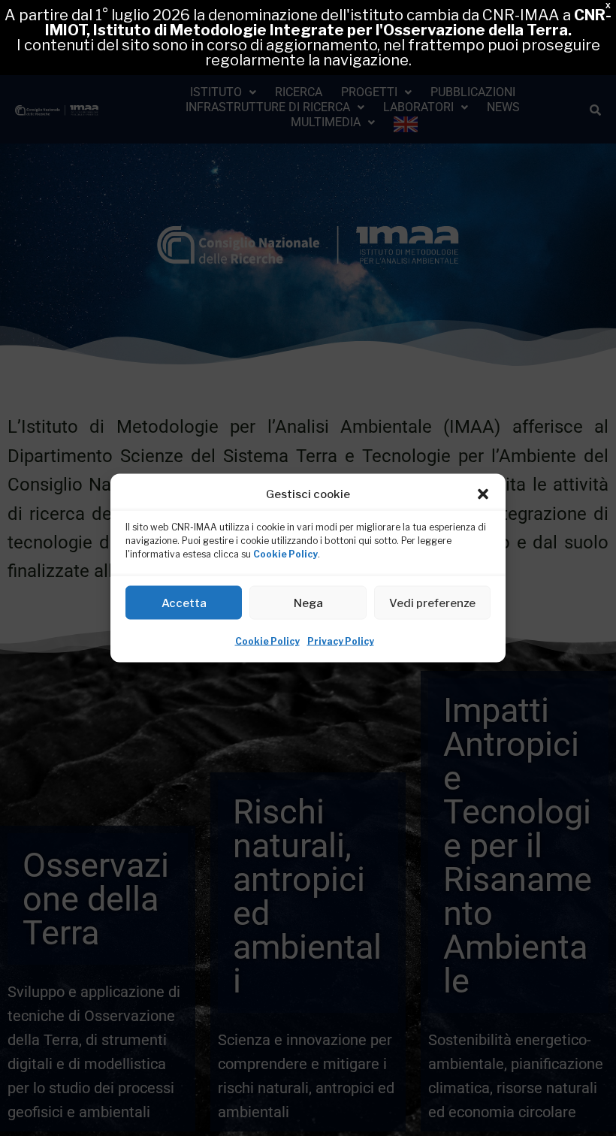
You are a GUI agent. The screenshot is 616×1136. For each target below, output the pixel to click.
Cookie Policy (285, 554)
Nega (308, 602)
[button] (483, 494)
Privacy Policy (340, 641)
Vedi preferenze (432, 602)
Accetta (184, 602)
